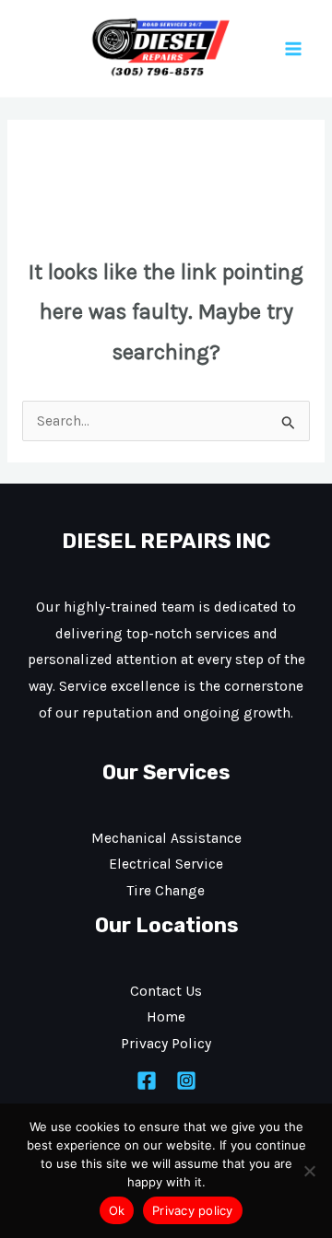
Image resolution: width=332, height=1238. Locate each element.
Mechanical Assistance (166, 838)
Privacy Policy (166, 1043)
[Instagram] (186, 1080)
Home (166, 1017)
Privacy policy (192, 1210)
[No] (309, 1171)
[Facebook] (146, 1080)
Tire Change (166, 890)
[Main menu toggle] (294, 48)
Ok (117, 1210)
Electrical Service (166, 864)
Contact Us (166, 991)
